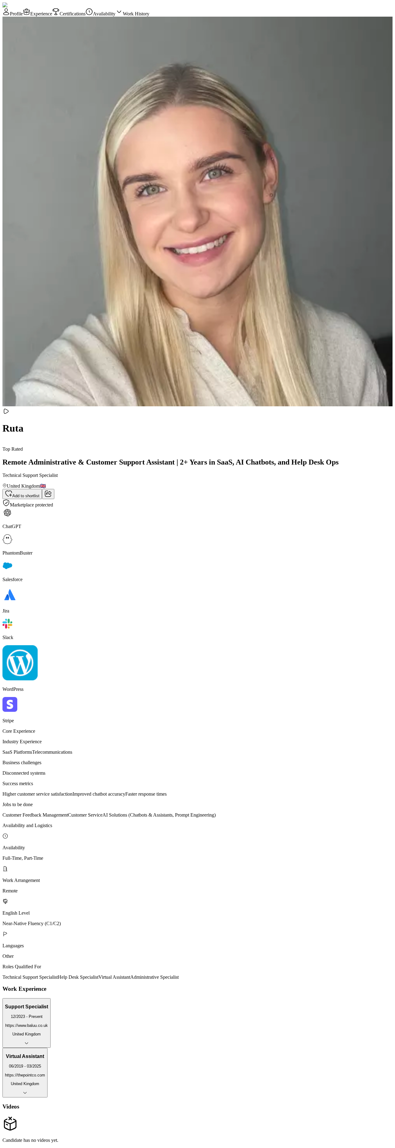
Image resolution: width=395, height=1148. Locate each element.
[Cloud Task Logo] (22, 5)
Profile (16, 13)
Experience (41, 13)
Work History (136, 13)
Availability (104, 13)
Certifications (72, 13)
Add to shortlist (26, 496)
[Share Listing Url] (48, 494)
